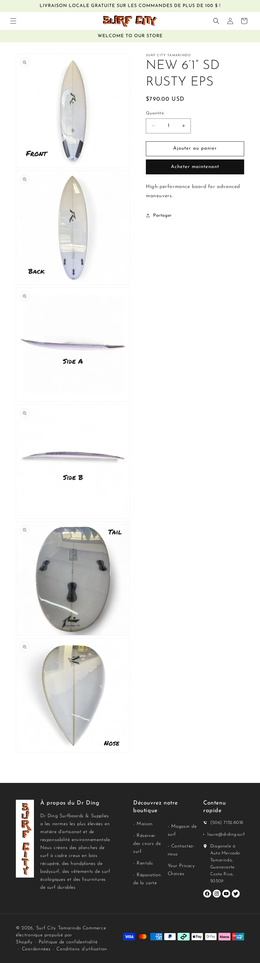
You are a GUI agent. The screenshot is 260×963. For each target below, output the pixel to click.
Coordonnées (36, 949)
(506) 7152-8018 (226, 822)
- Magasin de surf (182, 830)
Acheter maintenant (195, 167)
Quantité (155, 113)
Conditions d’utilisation (81, 949)
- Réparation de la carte (147, 879)
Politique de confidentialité (68, 942)
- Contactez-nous (181, 850)
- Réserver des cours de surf (147, 843)
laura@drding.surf (226, 834)
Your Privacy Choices (181, 870)
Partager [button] (162, 215)
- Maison (143, 824)
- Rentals (143, 863)
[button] (13, 21)
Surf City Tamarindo (58, 928)
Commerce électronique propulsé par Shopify (61, 935)
